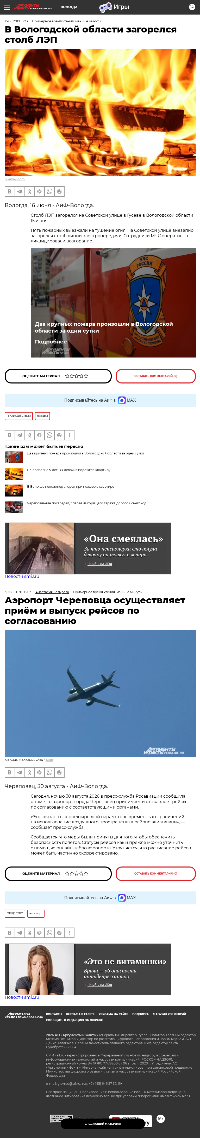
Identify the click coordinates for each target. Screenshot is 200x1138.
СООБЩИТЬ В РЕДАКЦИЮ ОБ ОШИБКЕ (74, 1020)
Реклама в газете (80, 1014)
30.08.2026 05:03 (18, 592)
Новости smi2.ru (22, 576)
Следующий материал (103, 1124)
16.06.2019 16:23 (16, 21)
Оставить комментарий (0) (155, 376)
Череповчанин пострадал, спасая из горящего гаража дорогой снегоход (86, 503)
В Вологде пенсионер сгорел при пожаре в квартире (70, 486)
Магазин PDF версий (169, 1014)
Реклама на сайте (113, 1014)
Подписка (140, 1014)
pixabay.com (15, 179)
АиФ (49, 760)
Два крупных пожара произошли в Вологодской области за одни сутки (104, 327)
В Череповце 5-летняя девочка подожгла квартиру (68, 470)
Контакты (54, 1014)
